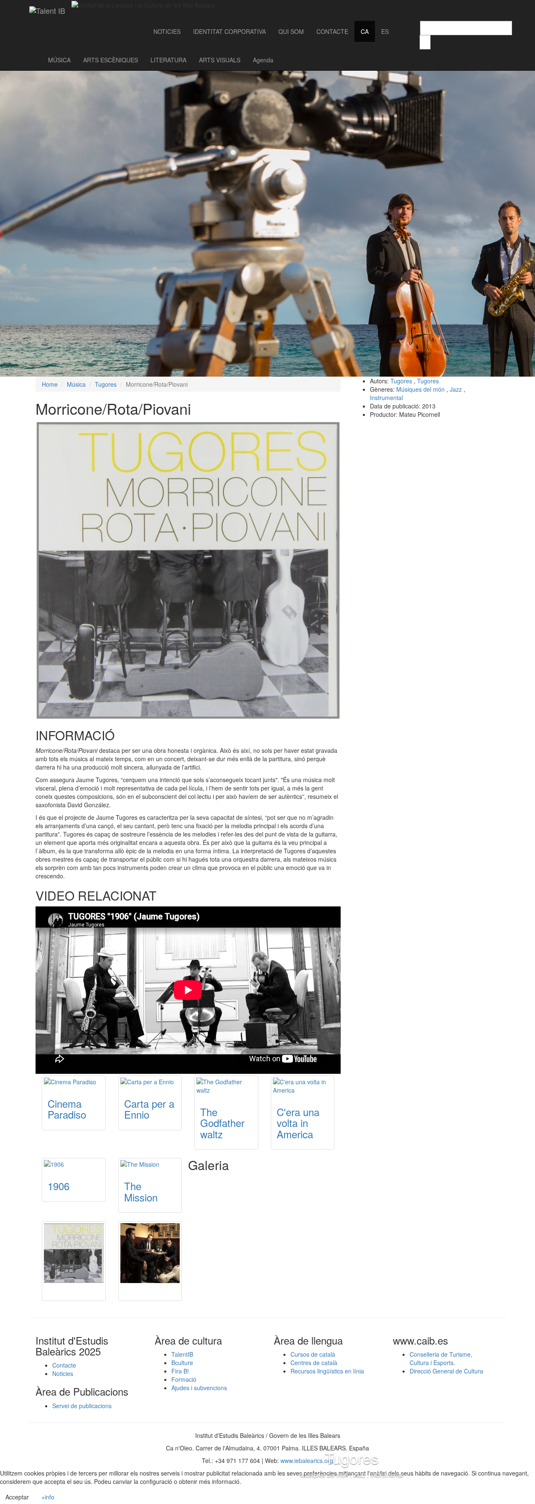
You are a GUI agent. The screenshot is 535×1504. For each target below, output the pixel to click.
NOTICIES (167, 31)
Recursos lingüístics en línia (327, 1371)
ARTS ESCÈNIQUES (110, 60)
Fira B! (180, 1371)
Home (50, 384)
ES (385, 31)
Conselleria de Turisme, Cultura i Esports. (441, 1358)
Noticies (62, 1373)
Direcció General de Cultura (446, 1371)
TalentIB (182, 1354)
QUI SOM (291, 31)
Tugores (106, 384)
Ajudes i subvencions (199, 1387)
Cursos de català (312, 1354)
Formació (183, 1379)
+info (47, 1497)
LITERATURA (168, 60)
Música (76, 384)
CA (365, 31)
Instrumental (386, 397)
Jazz (456, 389)
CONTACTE (332, 31)
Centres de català (313, 1362)
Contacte (64, 1365)
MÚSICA (59, 60)
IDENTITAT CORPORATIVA (229, 31)
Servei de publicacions (82, 1405)
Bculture (182, 1362)
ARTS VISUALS (219, 60)
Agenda (263, 60)
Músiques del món (420, 389)
